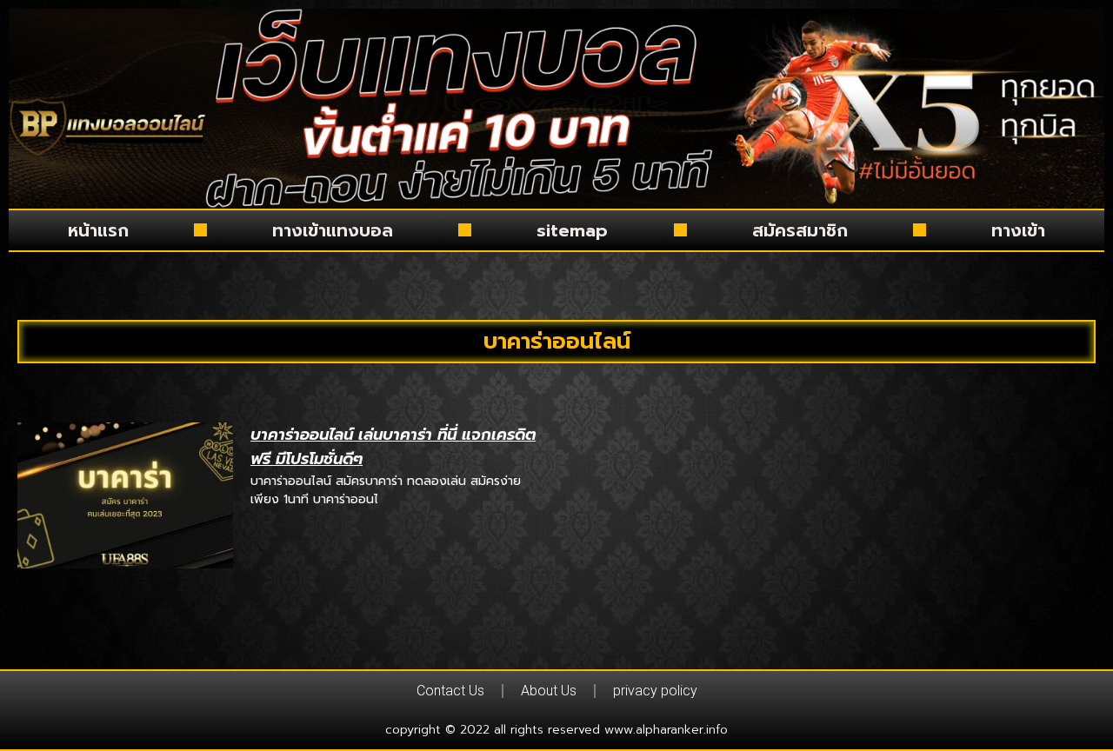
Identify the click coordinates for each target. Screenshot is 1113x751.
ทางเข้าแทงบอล (332, 230)
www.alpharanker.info (666, 730)
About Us (548, 690)
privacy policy (655, 690)
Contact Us (450, 690)
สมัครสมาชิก (800, 230)
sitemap (572, 230)
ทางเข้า (1018, 230)
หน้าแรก (98, 230)
